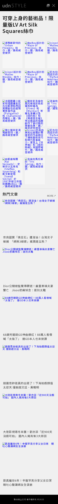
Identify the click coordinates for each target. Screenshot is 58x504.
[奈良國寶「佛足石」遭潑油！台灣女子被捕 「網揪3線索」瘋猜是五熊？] (29, 217)
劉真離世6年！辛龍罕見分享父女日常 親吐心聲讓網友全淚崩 (29, 482)
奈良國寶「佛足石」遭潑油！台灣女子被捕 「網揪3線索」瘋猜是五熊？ (28, 239)
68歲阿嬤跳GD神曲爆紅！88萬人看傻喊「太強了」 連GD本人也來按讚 (27, 336)
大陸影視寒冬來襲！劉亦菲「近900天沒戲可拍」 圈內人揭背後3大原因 (27, 434)
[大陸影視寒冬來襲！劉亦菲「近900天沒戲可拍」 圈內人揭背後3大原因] (29, 411)
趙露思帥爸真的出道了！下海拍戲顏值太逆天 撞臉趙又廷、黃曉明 (28, 385)
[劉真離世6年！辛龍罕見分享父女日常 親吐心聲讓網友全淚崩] (29, 460)
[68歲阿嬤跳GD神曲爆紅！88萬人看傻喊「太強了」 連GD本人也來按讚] (29, 314)
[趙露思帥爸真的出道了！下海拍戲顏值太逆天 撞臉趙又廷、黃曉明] (29, 363)
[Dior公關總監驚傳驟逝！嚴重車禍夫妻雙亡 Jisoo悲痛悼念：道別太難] (29, 265)
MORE (50, 196)
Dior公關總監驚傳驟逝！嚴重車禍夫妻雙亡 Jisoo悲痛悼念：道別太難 (28, 288)
